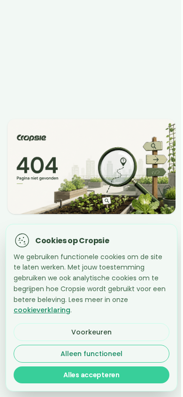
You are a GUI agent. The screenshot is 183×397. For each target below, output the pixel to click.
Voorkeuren (91, 332)
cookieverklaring (42, 310)
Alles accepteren (91, 375)
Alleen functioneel (91, 353)
